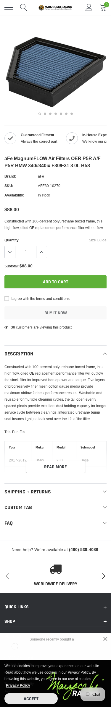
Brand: (10, 176)
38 (13, 327)
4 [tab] (55, 114)
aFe (41, 176)
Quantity (11, 240)
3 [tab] (50, 114)
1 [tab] (39, 114)
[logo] (56, 7)
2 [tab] (45, 114)
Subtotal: (11, 266)
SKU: (8, 185)
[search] (23, 7)
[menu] (8, 7)
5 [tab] (61, 114)
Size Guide (98, 240)
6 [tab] (66, 114)
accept (31, 699)
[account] (89, 7)
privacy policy (18, 685)
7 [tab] (71, 114)
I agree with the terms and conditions (40, 298)
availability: (14, 195)
